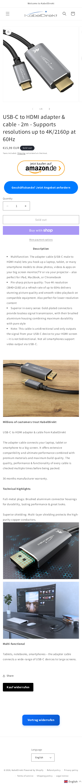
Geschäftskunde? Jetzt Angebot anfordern (41, 187)
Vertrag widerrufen (41, 720)
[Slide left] (32, 109)
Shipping (21, 153)
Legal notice (62, 775)
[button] (7, 14)
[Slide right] (49, 109)
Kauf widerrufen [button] (18, 687)
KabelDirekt (17, 770)
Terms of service (25, 775)
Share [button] (10, 675)
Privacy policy (71, 770)
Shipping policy (45, 775)
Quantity (7, 198)
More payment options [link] (41, 239)
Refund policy (53, 770)
